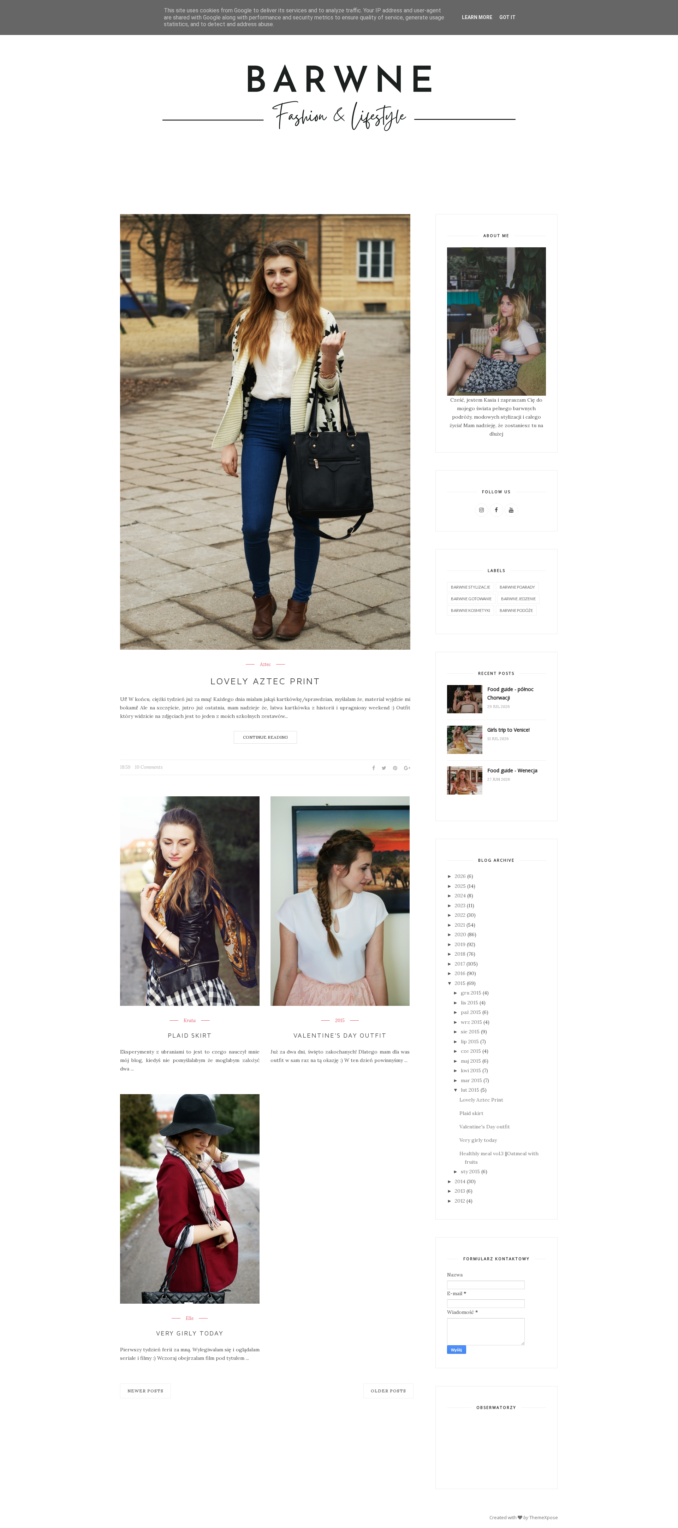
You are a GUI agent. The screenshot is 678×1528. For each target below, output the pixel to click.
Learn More (477, 17)
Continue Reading (265, 737)
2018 (460, 954)
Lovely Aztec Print (265, 680)
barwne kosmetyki (470, 610)
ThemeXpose (543, 1517)
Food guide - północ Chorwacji (510, 693)
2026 (460, 876)
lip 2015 (470, 1041)
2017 (460, 964)
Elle (190, 1318)
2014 (460, 1181)
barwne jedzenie (518, 598)
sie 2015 (470, 1031)
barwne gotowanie (471, 598)
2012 (460, 1201)
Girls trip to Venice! (508, 729)
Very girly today (190, 1333)
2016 (460, 973)
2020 (460, 934)
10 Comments (149, 767)
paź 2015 (471, 1012)
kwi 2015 (471, 1070)
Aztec (265, 664)
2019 (460, 944)
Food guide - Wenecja (512, 770)
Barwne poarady (517, 587)
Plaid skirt (190, 1035)
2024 (460, 895)
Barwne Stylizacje (470, 587)
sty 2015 (470, 1171)
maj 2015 (471, 1061)
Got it (507, 17)
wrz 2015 (471, 1022)
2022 (460, 915)
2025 (460, 886)
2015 (340, 1020)
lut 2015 (470, 1090)
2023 (460, 905)
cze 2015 (471, 1051)
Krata (190, 1020)
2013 (460, 1191)
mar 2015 (471, 1080)
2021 (460, 925)
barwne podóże (516, 610)
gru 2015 (471, 993)
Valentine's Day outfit (340, 1035)
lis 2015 (469, 1002)
